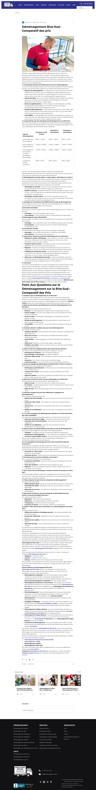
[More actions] (73, 22)
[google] (44, 782)
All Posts (17, 12)
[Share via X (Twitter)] (26, 659)
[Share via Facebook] (22, 659)
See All (79, 671)
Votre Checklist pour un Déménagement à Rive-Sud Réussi (70, 689)
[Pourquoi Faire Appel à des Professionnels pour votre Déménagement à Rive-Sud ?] (25, 680)
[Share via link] (33, 659)
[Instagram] (47, 782)
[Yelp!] (40, 782)
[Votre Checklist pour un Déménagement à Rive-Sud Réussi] (71, 680)
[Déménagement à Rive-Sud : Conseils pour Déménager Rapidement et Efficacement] (48, 680)
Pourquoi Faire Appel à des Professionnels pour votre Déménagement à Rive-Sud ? (25, 689)
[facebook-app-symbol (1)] (51, 782)
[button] (28, 5)
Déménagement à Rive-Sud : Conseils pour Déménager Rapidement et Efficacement (48, 689)
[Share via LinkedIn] (29, 659)
